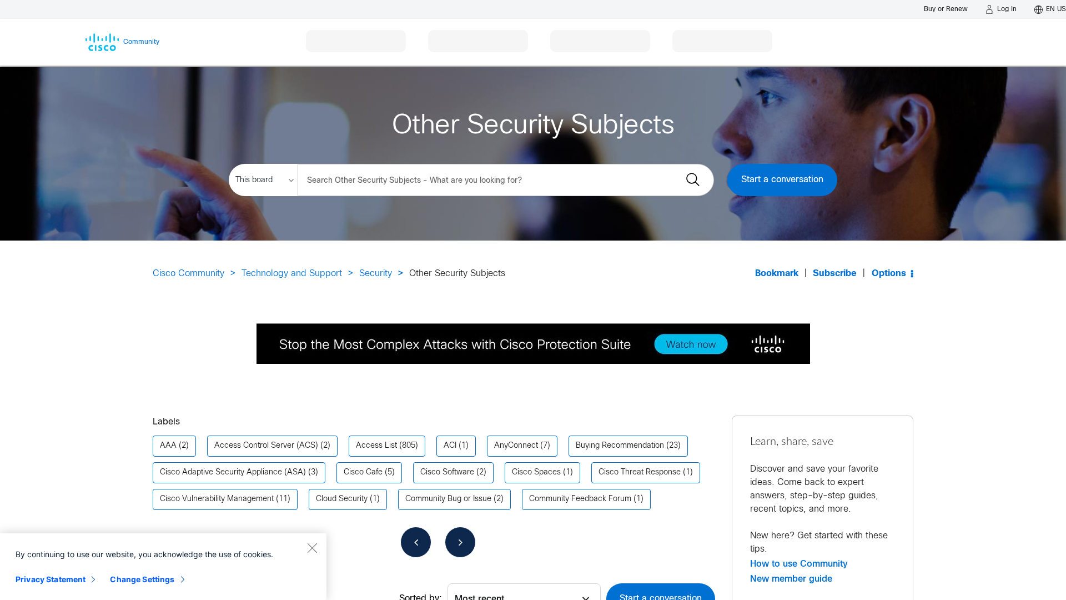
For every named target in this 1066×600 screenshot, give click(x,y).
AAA (168, 445)
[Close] (312, 547)
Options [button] (889, 273)
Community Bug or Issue (448, 499)
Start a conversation (782, 180)
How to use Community (799, 564)
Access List (376, 445)
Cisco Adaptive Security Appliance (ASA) (233, 472)
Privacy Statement (51, 579)
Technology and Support (292, 273)
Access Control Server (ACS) (266, 445)
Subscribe (835, 273)
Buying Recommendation (620, 445)
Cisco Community (188, 273)
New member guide (791, 579)
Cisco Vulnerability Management (217, 499)
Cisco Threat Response (640, 472)
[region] (163, 566)
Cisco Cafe (363, 472)
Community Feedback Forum (580, 499)
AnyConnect (516, 445)
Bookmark (776, 273)
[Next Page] (460, 542)
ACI (450, 445)
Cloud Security (342, 499)
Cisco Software (447, 472)
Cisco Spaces (536, 472)
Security (375, 273)
